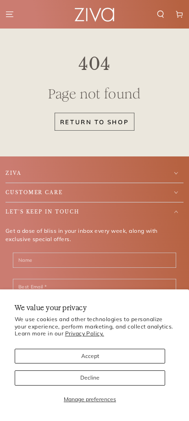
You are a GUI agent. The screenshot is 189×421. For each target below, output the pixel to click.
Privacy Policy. (84, 333)
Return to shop (94, 122)
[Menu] (9, 14)
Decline (90, 377)
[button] (160, 14)
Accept (90, 355)
